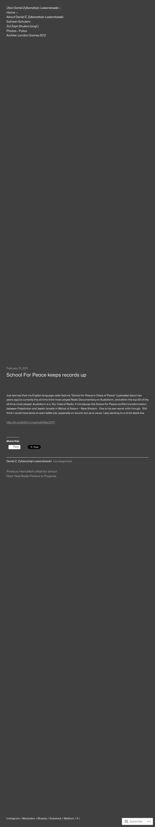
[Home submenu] (17, 13)
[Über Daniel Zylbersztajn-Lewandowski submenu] (60, 8)
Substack (55, 818)
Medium (69, 818)
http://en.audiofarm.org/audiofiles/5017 (30, 422)
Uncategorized (62, 461)
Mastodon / (30, 818)
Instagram (13, 818)
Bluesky (42, 818)
